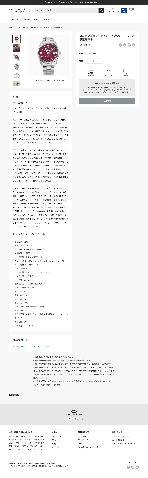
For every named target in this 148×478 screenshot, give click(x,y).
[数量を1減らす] (87, 61)
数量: (81, 61)
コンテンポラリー (85, 45)
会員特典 (124, 10)
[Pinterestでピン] (124, 45)
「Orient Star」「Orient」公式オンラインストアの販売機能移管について (74, 2)
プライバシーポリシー (86, 444)
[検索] (101, 10)
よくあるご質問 (118, 440)
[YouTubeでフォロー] (137, 467)
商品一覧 (26, 19)
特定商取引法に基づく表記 (87, 447)
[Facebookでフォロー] (128, 467)
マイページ (112, 11)
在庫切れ (107, 101)
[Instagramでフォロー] (132, 467)
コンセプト (13, 19)
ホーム (11, 27)
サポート (45, 19)
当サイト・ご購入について (122, 436)
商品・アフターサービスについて (125, 444)
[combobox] (67, 10)
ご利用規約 (81, 436)
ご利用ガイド (82, 440)
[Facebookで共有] (120, 45)
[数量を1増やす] (99, 61)
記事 (36, 19)
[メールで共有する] (133, 45)
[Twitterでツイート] (129, 45)
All (17, 27)
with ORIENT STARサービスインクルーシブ (32, 347)
